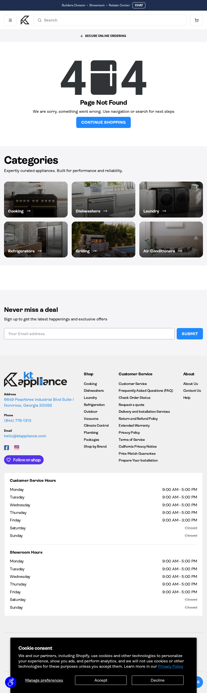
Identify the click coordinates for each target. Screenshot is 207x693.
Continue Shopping (103, 122)
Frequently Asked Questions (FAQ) (146, 390)
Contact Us (192, 390)
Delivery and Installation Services (144, 411)
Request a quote (131, 405)
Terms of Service (132, 440)
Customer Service (133, 384)
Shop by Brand (95, 446)
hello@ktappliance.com (25, 436)
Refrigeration (94, 405)
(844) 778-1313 (17, 420)
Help (186, 398)
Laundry (90, 398)
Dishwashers (94, 390)
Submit (190, 333)
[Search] (40, 20)
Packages (91, 440)
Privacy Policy (170, 666)
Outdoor (90, 411)
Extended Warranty (134, 425)
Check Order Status (134, 398)
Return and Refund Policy (138, 419)
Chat (139, 5)
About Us (190, 384)
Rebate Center (119, 5)
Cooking (90, 384)
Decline (158, 680)
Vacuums (91, 419)
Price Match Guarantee (137, 453)
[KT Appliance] (25, 20)
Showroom (97, 5)
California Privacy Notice (138, 446)
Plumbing (91, 432)
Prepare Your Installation (138, 460)
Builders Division (73, 5)
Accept (100, 680)
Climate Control (96, 425)
